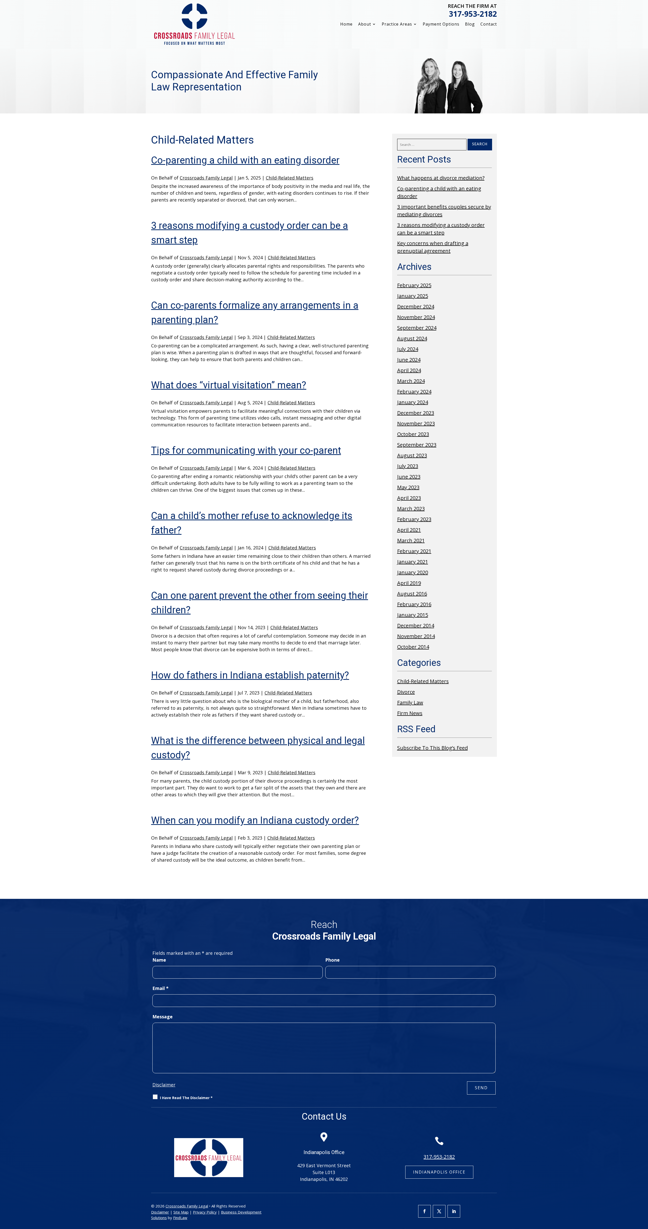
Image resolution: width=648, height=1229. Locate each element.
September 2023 (416, 444)
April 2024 (409, 370)
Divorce (406, 691)
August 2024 (412, 338)
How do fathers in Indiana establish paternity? (250, 675)
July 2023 (407, 466)
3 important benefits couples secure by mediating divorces (444, 210)
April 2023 (409, 497)
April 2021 (409, 529)
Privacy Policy (205, 1212)
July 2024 (407, 349)
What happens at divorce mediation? (440, 177)
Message (162, 1017)
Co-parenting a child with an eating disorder (245, 160)
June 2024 (408, 359)
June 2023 (408, 476)
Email (160, 988)
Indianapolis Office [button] (439, 1172)
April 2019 (409, 583)
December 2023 (415, 412)
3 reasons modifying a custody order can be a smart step (441, 229)
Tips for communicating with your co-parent (246, 450)
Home (346, 24)
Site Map (181, 1212)
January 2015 (412, 614)
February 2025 (414, 285)
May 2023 (408, 487)
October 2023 (413, 434)
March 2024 (411, 381)
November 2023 (416, 423)
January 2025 (412, 295)
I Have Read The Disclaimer (186, 1097)
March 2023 (411, 508)
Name (159, 960)
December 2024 (415, 306)
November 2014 (416, 636)
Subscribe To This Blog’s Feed (432, 747)
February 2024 (414, 391)
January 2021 (412, 561)
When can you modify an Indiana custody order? (255, 820)
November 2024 (416, 317)
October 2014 (413, 646)
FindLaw (180, 1217)
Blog (470, 24)
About (364, 24)
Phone (332, 960)
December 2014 (415, 625)
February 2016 (414, 604)
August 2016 (412, 593)
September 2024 (416, 327)
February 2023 (414, 519)
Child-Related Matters (289, 178)
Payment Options (441, 24)
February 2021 (414, 551)
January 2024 (412, 402)
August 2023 (412, 455)
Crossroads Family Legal (206, 178)
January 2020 (412, 572)
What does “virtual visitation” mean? (228, 385)
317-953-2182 (473, 14)
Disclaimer (163, 1085)
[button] (643, 1192)
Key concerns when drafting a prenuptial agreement (432, 247)
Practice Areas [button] (397, 24)
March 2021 (411, 540)
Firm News (409, 713)
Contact (488, 24)
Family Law (410, 702)
